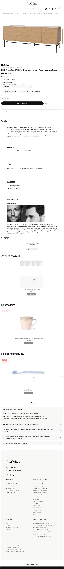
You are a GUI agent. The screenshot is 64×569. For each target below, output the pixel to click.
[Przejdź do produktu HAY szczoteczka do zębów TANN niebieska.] (28, 372)
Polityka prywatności (38, 501)
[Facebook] (7, 475)
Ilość (2, 96)
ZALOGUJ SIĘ (9, 486)
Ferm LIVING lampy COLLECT (13, 549)
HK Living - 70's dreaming (12, 547)
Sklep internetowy (31, 564)
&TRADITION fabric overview (40, 523)
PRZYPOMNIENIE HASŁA (12, 490)
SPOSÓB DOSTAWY (38, 505)
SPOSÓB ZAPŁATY (38, 508)
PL (33, 8)
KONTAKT (8, 529)
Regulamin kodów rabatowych (41, 490)
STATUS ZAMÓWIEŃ (11, 483)
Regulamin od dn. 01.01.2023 (40, 488)
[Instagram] (10, 475)
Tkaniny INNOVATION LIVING (40, 529)
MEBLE (17, 13)
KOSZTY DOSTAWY (38, 510)
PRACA (8, 525)
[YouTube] (13, 475)
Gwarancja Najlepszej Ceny (40, 492)
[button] (46, 9)
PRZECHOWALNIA (11, 492)
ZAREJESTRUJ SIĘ (11, 488)
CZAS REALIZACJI (37, 503)
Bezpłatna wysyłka (38, 494)
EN (36, 8)
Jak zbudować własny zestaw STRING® (43, 532)
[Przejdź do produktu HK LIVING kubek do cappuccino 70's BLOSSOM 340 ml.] (28, 323)
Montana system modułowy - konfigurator (44, 525)
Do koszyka (31, 294)
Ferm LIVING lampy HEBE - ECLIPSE (15, 551)
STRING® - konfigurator (39, 534)
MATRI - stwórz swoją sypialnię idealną (42, 536)
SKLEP (12, 13)
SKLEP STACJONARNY (12, 527)
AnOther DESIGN (5, 13)
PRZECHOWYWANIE (26, 13)
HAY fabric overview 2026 (40, 527)
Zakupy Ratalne (37, 497)
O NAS (8, 523)
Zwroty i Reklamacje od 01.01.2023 (42, 486)
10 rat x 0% (36, 499)
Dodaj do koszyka (22, 103)
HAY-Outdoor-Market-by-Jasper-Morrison (17, 545)
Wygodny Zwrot (37, 483)
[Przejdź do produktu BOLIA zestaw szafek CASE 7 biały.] (31, 274)
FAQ (34, 514)
